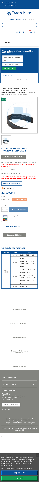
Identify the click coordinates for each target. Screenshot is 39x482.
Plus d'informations (7, 468)
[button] (12, 57)
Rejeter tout (19, 473)
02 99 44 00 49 (29, 19)
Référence (11, 235)
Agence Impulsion (19, 430)
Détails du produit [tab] (12, 226)
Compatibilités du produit (11, 183)
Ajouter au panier (18, 210)
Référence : (9, 157)
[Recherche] (34, 25)
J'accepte (19, 478)
